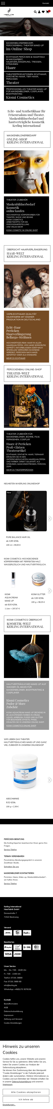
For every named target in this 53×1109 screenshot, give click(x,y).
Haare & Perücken (18, 444)
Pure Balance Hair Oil (18, 537)
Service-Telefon (10, 849)
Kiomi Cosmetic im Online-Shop (22, 230)
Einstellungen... (9, 1105)
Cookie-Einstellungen (13, 1023)
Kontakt (46, 3)
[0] (47, 12)
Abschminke (12, 798)
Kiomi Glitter (38, 594)
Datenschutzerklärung (13, 1011)
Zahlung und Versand (13, 1019)
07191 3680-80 (14, 981)
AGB (6, 1007)
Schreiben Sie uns (11, 866)
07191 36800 (16, 978)
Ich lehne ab (26, 1099)
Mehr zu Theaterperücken (19, 470)
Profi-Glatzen (15, 447)
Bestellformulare (11, 1003)
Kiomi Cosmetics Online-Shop (21, 725)
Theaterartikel (16, 450)
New (9, 492)
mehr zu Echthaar (15, 358)
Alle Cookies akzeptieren (26, 1092)
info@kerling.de (10, 985)
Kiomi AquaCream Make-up (11, 597)
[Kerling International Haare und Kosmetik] (15, 12)
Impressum (8, 1015)
